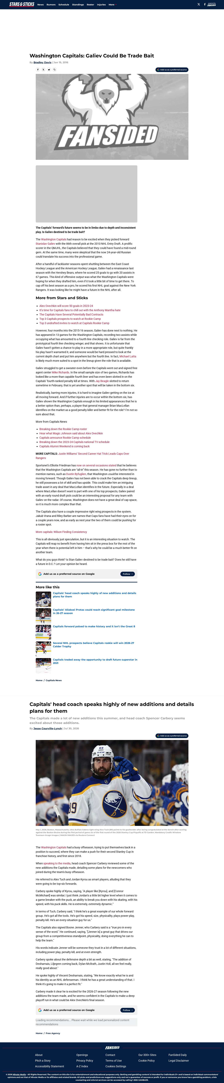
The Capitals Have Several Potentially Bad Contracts (71, 314)
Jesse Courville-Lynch (48, 728)
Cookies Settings (115, 1066)
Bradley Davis (42, 62)
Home (39, 680)
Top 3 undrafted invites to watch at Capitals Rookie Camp (74, 323)
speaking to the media (57, 863)
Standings (78, 4)
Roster (90, 4)
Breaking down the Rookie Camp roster (63, 429)
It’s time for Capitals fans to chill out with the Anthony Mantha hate (80, 310)
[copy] (54, 69)
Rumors (51, 4)
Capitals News (54, 680)
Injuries (101, 4)
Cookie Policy (146, 1060)
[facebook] (205, 4)
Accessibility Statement (49, 1066)
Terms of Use (113, 1060)
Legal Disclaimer (179, 1060)
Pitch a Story (42, 1060)
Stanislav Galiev (45, 243)
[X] (199, 4)
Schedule (64, 4)
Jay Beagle (102, 381)
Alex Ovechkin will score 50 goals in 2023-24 (66, 305)
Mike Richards (60, 372)
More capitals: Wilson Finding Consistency (61, 531)
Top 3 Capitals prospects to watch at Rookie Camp (70, 318)
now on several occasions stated (96, 465)
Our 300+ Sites (147, 1055)
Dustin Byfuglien (76, 474)
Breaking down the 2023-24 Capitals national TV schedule (74, 442)
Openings (82, 1055)
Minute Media (19, 1074)
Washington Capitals (53, 239)
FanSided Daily (178, 1055)
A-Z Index (82, 1066)
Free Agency (53, 1033)
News (40, 4)
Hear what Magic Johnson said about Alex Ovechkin (71, 433)
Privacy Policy (84, 1060)
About (38, 1055)
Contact (110, 1055)
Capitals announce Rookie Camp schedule (65, 437)
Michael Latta (127, 356)
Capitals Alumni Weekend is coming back (64, 446)
